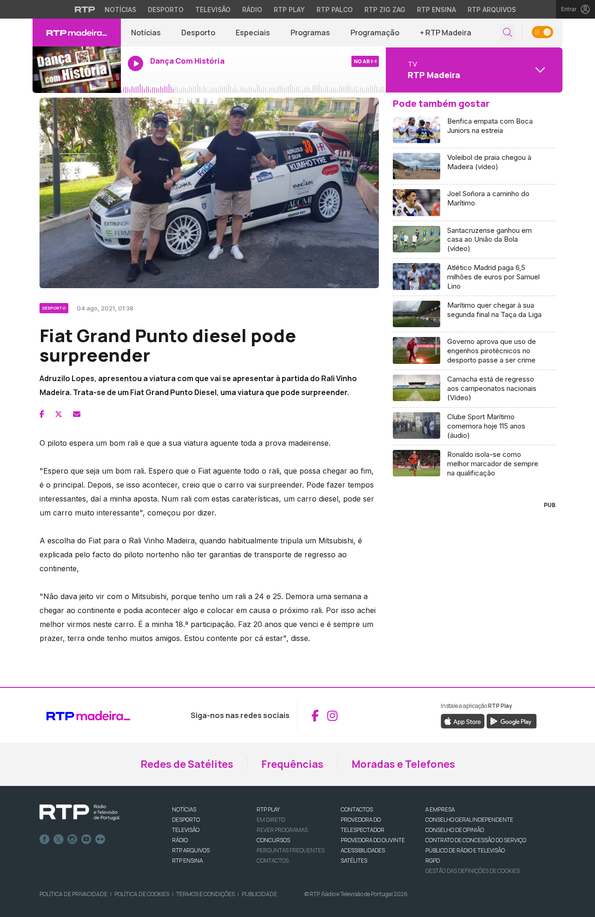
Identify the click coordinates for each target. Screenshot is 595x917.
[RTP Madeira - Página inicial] (77, 32)
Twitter (58, 839)
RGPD (432, 860)
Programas (310, 32)
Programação (374, 32)
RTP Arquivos (492, 9)
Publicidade (259, 894)
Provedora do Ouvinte (373, 840)
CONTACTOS (357, 809)
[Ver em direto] (77, 69)
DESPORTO (186, 820)
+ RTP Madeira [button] (445, 32)
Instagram (72, 839)
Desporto (166, 9)
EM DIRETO (271, 820)
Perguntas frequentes (290, 850)
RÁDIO (180, 840)
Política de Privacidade (73, 894)
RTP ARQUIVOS (191, 850)
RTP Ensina (436, 9)
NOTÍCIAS (184, 809)
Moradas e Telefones (403, 764)
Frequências (292, 764)
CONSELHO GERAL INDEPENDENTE (469, 820)
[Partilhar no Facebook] (42, 414)
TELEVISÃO (185, 830)
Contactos (273, 860)
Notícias (120, 9)
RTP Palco (335, 9)
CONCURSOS (273, 840)
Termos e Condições (205, 894)
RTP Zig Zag (384, 9)
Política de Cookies (141, 894)
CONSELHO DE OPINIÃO (454, 830)
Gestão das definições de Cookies (472, 871)
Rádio (252, 9)
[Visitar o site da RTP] (85, 9)
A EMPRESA (440, 809)
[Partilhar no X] (58, 414)
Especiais (253, 32)
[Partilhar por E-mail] (76, 414)
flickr (100, 839)
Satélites (354, 860)
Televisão (213, 9)
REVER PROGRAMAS (282, 830)
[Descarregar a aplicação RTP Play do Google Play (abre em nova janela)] (511, 721)
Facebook (45, 839)
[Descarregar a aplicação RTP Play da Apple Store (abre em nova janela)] (463, 721)
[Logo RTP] (79, 812)
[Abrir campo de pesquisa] (507, 33)
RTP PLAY (268, 809)
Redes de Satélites (186, 764)
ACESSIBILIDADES (363, 850)
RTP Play (289, 9)
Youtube (86, 839)
